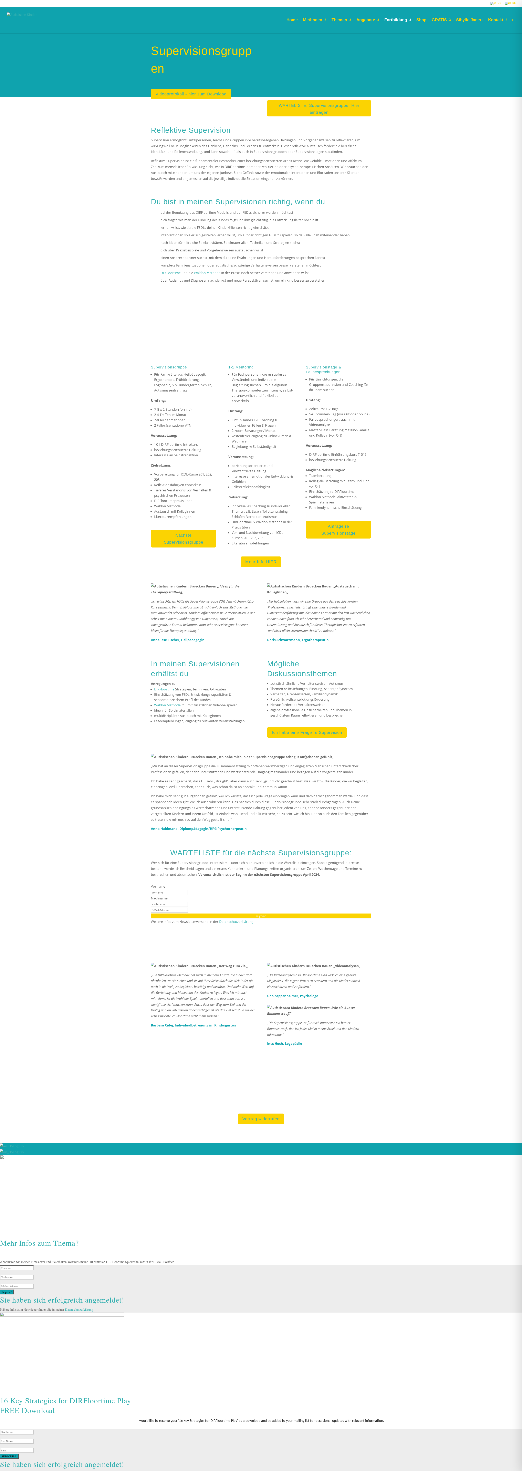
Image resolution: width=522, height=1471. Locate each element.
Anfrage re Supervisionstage (338, 529)
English (18, 1146)
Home (292, 20)
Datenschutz (237, 1104)
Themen (339, 20)
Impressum (215, 1104)
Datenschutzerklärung (236, 921)
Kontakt (495, 20)
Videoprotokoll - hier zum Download (191, 94)
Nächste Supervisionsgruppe (183, 538)
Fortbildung (395, 20)
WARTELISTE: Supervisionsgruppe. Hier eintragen (319, 109)
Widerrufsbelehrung (306, 1104)
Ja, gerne (261, 916)
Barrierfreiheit (277, 1104)
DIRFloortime (170, 273)
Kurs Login (334, 1104)
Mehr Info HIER (260, 562)
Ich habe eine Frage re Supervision (307, 732)
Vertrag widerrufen (261, 1119)
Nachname (159, 898)
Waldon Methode (207, 273)
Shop (421, 20)
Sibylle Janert (469, 20)
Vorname (158, 886)
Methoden (312, 20)
